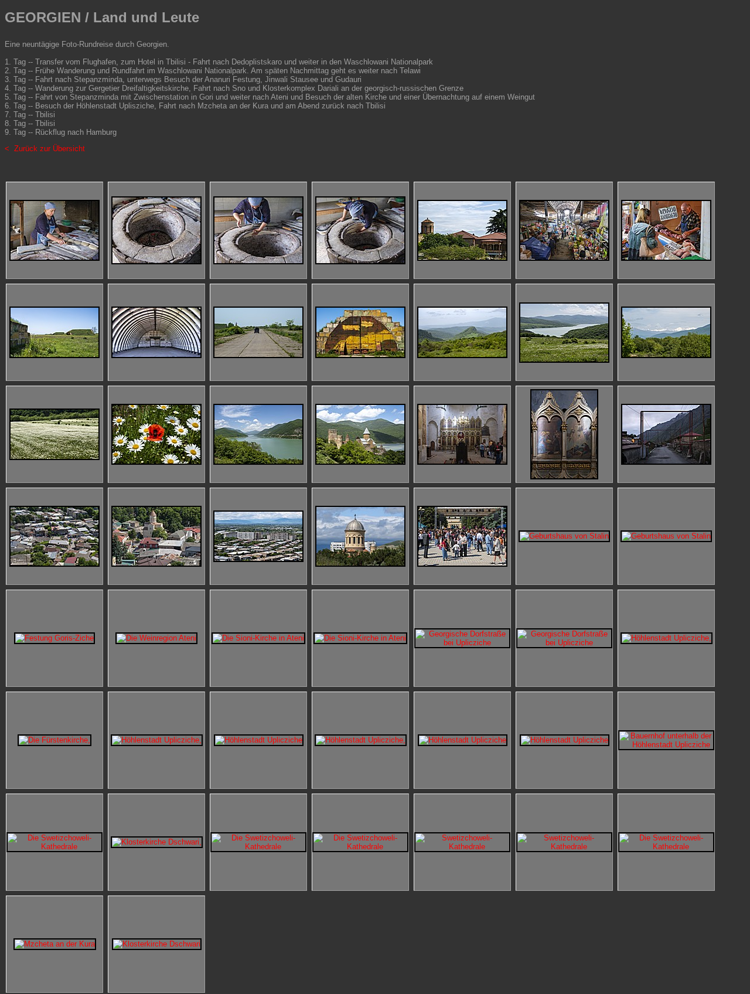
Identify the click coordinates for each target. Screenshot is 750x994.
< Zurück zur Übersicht (45, 148)
